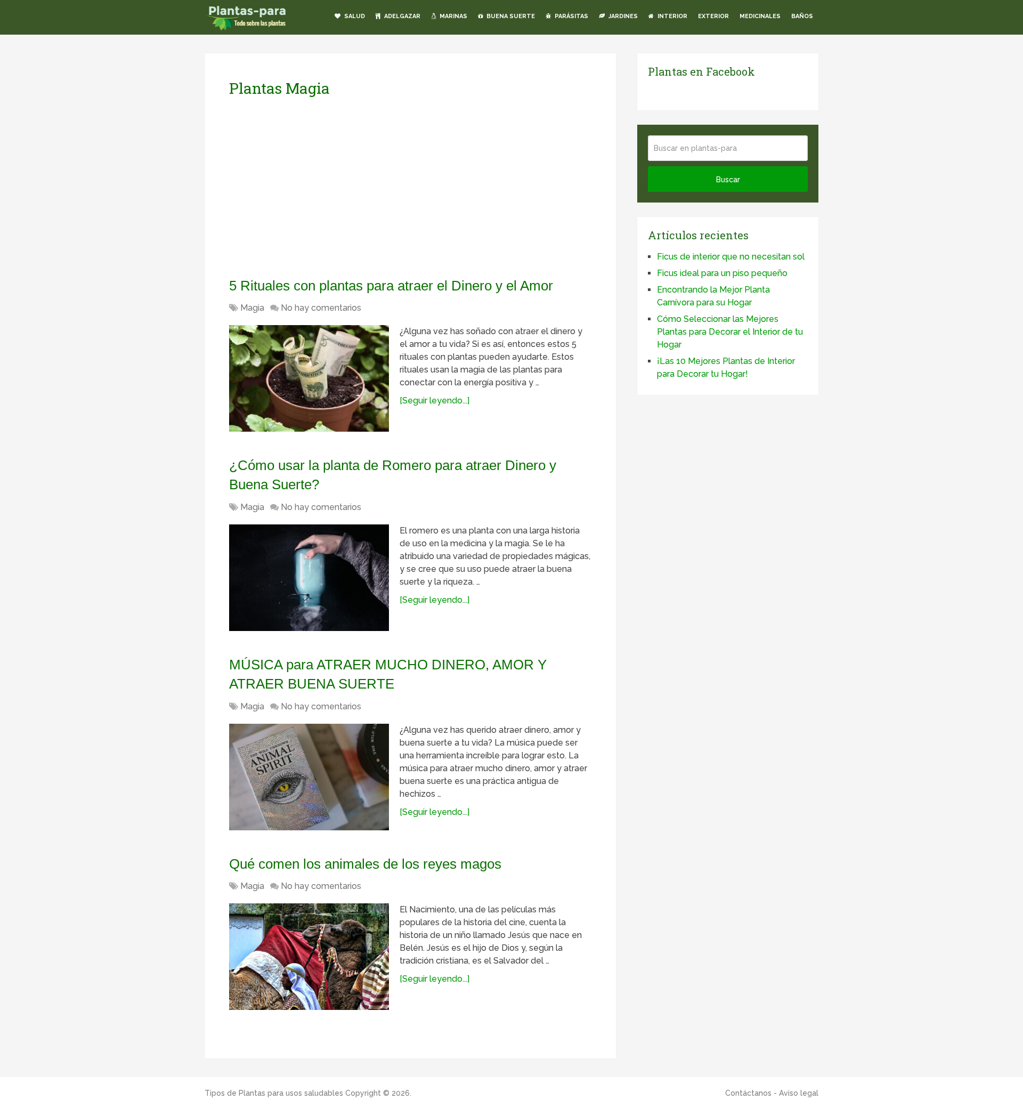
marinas (452, 16)
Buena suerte (510, 16)
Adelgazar (401, 16)
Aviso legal (798, 1093)
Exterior (713, 16)
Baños (802, 16)
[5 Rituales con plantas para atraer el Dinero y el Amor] (309, 378)
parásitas (570, 16)
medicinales (760, 16)
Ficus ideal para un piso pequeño (722, 273)
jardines (622, 16)
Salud (354, 16)
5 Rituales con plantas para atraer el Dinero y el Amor (391, 286)
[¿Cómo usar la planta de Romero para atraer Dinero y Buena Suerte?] (309, 577)
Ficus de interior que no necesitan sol (731, 257)
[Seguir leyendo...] (434, 400)
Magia (252, 308)
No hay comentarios (321, 308)
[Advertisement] (329, 187)
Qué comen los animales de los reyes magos (365, 864)
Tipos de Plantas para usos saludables (274, 1093)
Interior (671, 16)
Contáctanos (748, 1093)
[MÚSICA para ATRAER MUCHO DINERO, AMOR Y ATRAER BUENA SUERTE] (309, 777)
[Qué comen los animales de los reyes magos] (309, 956)
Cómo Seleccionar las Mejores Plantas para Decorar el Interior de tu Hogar (730, 332)
